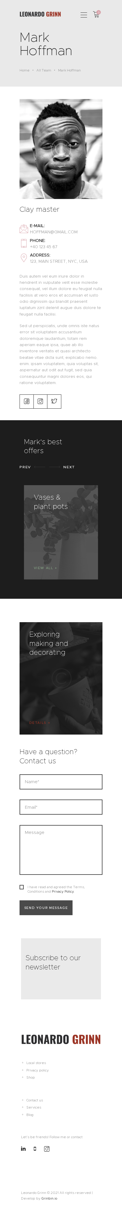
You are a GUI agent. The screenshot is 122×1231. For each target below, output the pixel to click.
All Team (43, 70)
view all (43, 568)
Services (33, 1107)
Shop (30, 1077)
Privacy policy (37, 1070)
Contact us (34, 1100)
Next (69, 467)
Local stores (36, 1063)
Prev (25, 467)
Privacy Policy (63, 891)
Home (25, 70)
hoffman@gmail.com (54, 232)
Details (37, 723)
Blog (29, 1115)
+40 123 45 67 (43, 246)
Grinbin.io (49, 1198)
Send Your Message (46, 908)
